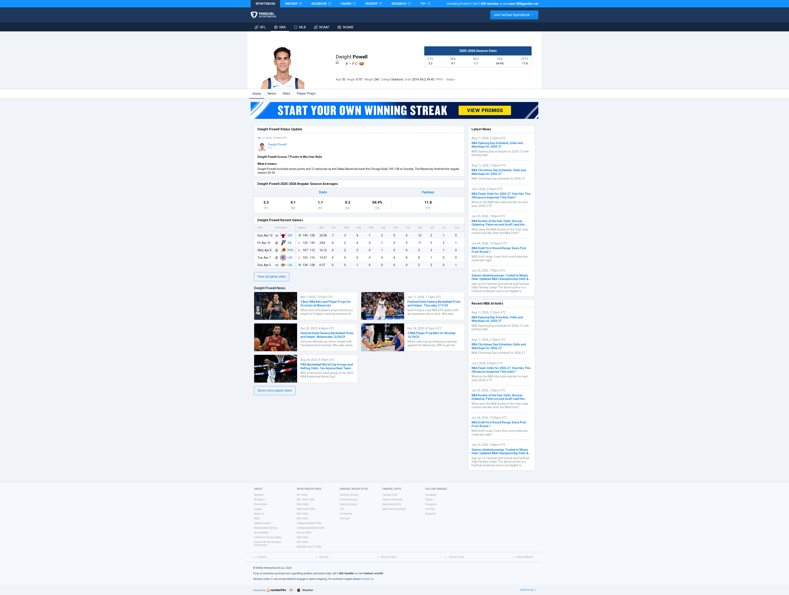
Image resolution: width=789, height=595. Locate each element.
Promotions (260, 504)
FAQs (257, 518)
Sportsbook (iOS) (391, 504)
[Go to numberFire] (269, 590)
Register (259, 494)
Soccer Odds (304, 532)
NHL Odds (302, 518)
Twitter (429, 499)
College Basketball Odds (311, 527)
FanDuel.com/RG (373, 573)
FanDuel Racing (349, 499)
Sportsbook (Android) (394, 509)
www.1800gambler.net (523, 3)
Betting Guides (262, 523)
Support (258, 509)
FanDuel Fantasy (349, 494)
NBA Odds (302, 504)
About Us (259, 513)
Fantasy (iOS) (390, 494)
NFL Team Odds (306, 499)
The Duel (345, 518)
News (272, 93)
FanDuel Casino (349, 504)
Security (323, 557)
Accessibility (261, 532)
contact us (367, 579)
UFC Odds (302, 542)
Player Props (306, 93)
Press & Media (525, 557)
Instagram (431, 504)
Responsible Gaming (265, 527)
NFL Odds (302, 494)
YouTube (430, 509)
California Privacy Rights (268, 537)
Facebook (430, 494)
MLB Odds (302, 513)
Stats (286, 93)
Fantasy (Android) (392, 499)
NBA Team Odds (306, 509)
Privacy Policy (389, 557)
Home (256, 94)
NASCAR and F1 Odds (309, 546)
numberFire (346, 513)
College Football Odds (309, 523)
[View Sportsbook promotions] (394, 110)
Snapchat (430, 513)
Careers (261, 557)
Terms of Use (456, 557)
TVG (342, 509)
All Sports (259, 499)
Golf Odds (302, 537)
